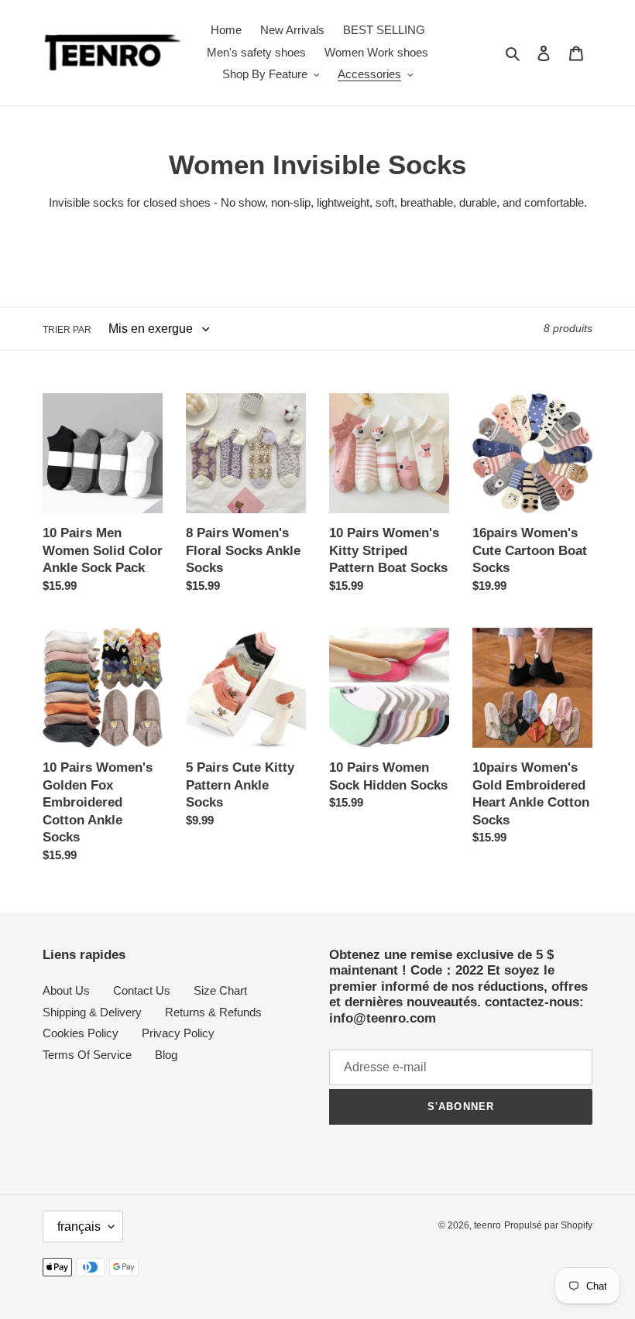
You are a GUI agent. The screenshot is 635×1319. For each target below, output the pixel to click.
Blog (166, 1054)
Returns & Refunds (213, 1012)
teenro (487, 1225)
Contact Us (141, 990)
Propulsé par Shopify (548, 1225)
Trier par (67, 329)
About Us (66, 990)
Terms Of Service (87, 1054)
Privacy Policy (178, 1033)
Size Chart (220, 990)
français (79, 1226)
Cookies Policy (80, 1033)
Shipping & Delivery (92, 1012)
